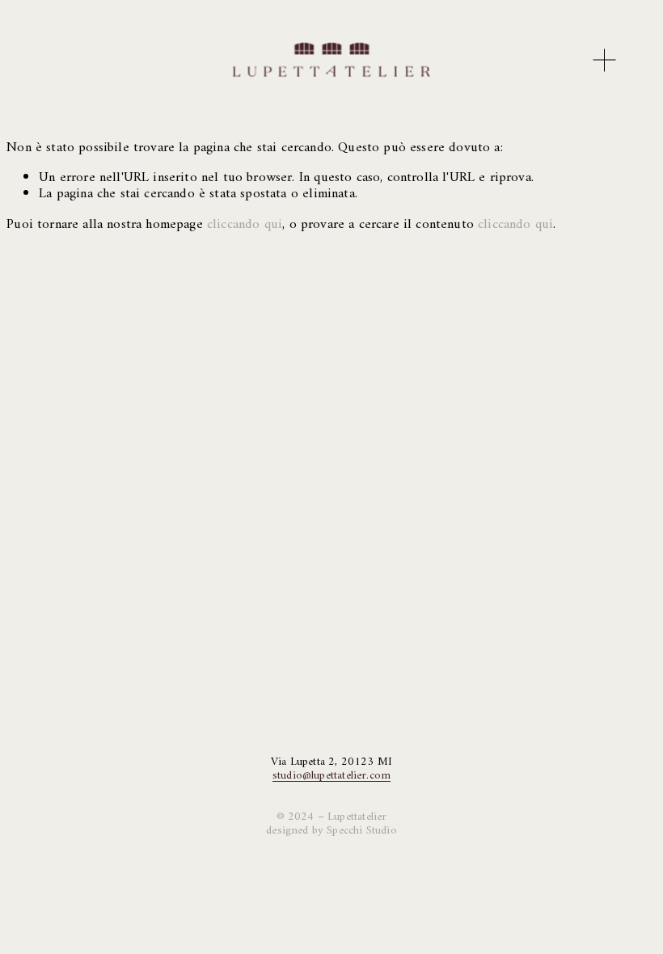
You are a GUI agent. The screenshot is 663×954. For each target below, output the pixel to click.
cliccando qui (244, 225)
